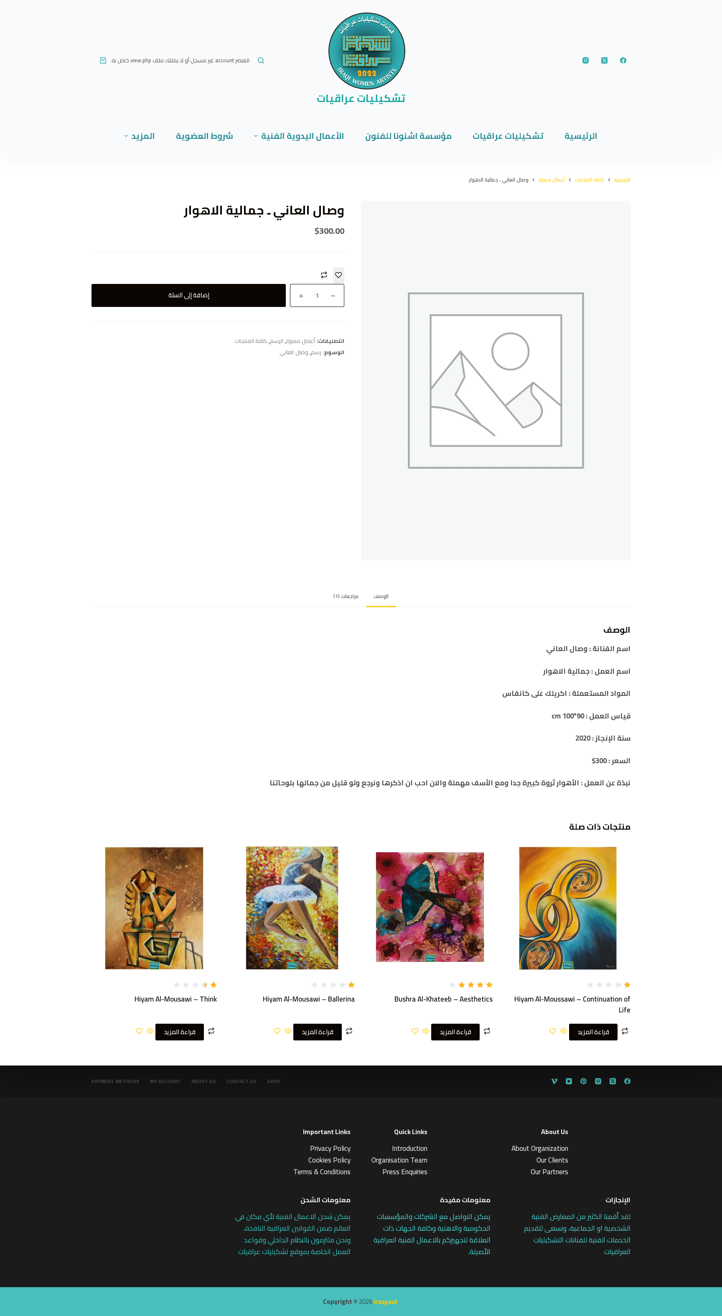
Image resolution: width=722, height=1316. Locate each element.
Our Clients (552, 1160)
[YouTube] (569, 1081)
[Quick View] (564, 1031)
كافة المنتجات (251, 341)
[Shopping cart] (103, 60)
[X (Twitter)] (604, 60)
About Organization (539, 1148)
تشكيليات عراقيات (361, 98)
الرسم (276, 341)
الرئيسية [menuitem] (580, 135)
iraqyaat (386, 1302)
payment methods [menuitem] (116, 1081)
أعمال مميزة (300, 341)
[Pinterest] (583, 1081)
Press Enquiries (404, 1171)
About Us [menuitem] (203, 1081)
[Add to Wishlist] (338, 275)
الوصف (381, 596)
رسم (316, 352)
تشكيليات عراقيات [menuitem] (508, 135)
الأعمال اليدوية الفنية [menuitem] (302, 135)
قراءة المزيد (593, 1032)
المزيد (143, 135)
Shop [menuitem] (274, 1081)
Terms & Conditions (322, 1171)
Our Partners (549, 1171)
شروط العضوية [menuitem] (204, 135)
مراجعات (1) (345, 596)
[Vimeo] (554, 1081)
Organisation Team (399, 1160)
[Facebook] (623, 60)
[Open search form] (261, 60)
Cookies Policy (329, 1160)
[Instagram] (585, 60)
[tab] (381, 596)
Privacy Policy (330, 1148)
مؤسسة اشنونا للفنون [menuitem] (408, 135)
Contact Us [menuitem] (241, 1081)
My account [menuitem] (165, 1081)
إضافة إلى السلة (188, 295)
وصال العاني (294, 352)
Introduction (409, 1148)
